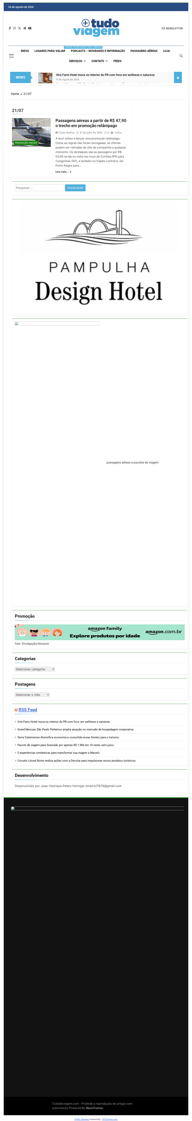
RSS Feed (28, 709)
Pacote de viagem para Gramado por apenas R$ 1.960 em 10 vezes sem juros (65, 745)
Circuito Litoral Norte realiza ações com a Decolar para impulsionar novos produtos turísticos (76, 760)
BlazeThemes (94, 1108)
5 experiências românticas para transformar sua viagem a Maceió (58, 752)
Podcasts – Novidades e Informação (98, 51)
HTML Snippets (81, 1119)
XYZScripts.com (110, 1119)
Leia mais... (62, 171)
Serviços (75, 61)
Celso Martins (67, 132)
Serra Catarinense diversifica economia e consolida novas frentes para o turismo (68, 737)
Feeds (117, 61)
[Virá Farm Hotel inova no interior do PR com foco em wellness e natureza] (45, 80)
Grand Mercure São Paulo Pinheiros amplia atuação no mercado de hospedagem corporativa (75, 729)
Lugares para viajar (51, 49)
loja (166, 51)
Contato (98, 61)
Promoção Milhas (26, 143)
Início (25, 51)
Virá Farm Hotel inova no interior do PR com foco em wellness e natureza (105, 75)
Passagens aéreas (144, 51)
